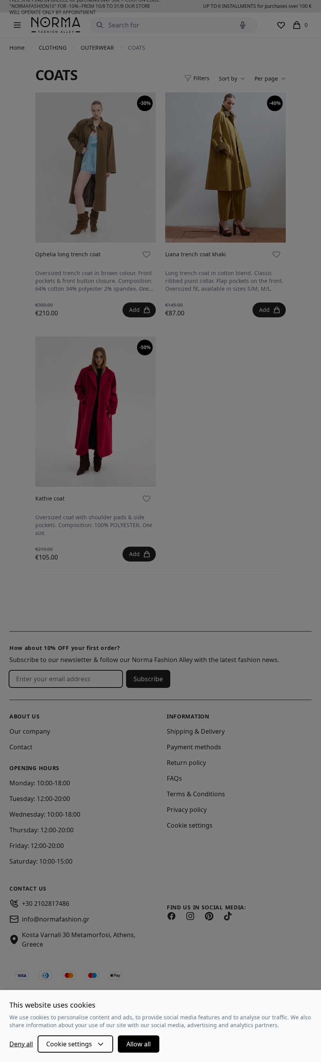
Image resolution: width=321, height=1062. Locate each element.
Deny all (21, 1044)
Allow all (138, 1044)
